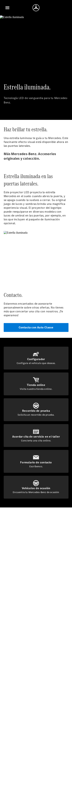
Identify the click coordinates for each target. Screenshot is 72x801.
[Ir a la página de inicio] (36, 8)
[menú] (7, 7)
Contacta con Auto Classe (36, 327)
